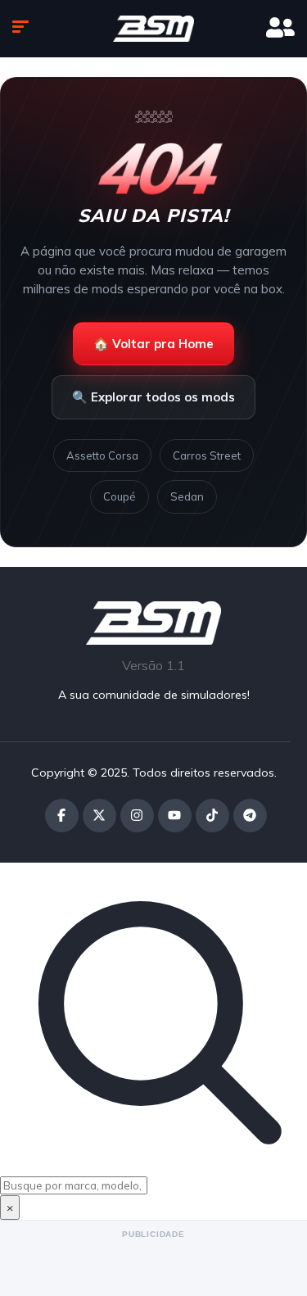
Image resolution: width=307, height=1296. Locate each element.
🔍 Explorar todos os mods (153, 397)
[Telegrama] (250, 815)
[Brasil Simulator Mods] (154, 29)
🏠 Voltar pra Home (153, 343)
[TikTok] (212, 815)
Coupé (119, 496)
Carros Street (207, 455)
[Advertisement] (153, 1263)
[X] (99, 815)
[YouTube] (175, 815)
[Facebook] (62, 815)
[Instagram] (137, 815)
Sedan (187, 496)
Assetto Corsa (102, 455)
